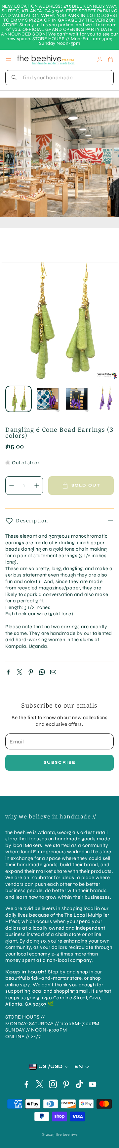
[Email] (53, 672)
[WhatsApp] (42, 672)
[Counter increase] (37, 486)
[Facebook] (8, 672)
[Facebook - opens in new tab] (26, 1084)
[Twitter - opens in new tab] (40, 1084)
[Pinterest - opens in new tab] (66, 1084)
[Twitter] (19, 672)
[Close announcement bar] (112, 5)
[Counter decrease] (12, 486)
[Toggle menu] (8, 59)
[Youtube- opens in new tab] (93, 1084)
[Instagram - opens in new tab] (53, 1084)
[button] (59, 77)
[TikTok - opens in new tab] (79, 1084)
